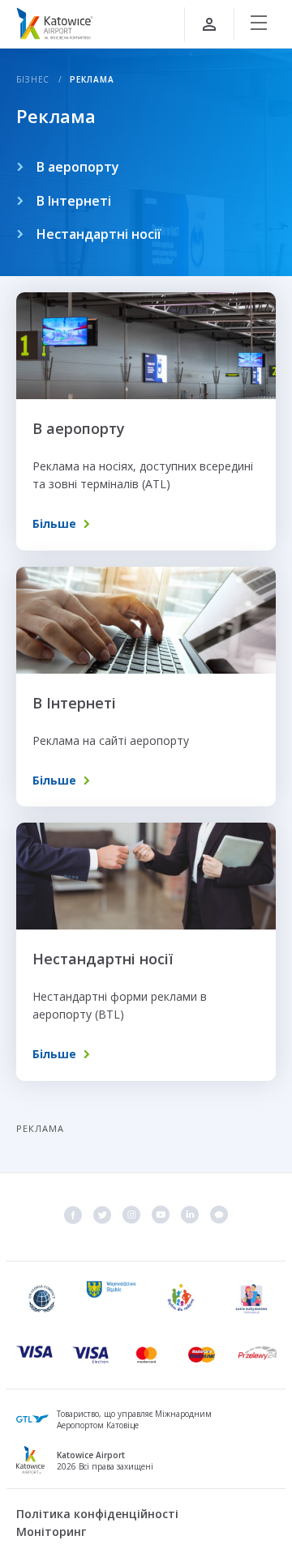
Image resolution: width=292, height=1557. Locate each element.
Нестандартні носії (98, 234)
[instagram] (131, 1214)
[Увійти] (209, 24)
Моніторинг (51, 1531)
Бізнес (32, 79)
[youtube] (161, 1214)
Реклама (92, 79)
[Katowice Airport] (54, 23)
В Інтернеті (73, 201)
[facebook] (73, 1214)
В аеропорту (77, 167)
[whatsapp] (219, 1214)
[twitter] (102, 1214)
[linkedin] (190, 1214)
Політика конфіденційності (97, 1513)
